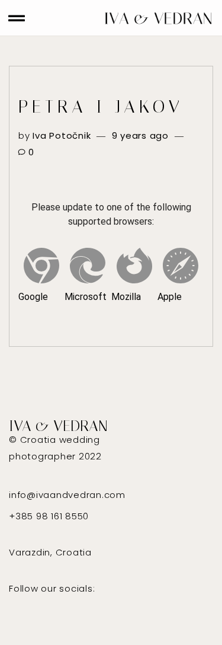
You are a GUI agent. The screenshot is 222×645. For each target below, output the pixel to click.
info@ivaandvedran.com (67, 494)
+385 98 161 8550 (49, 516)
